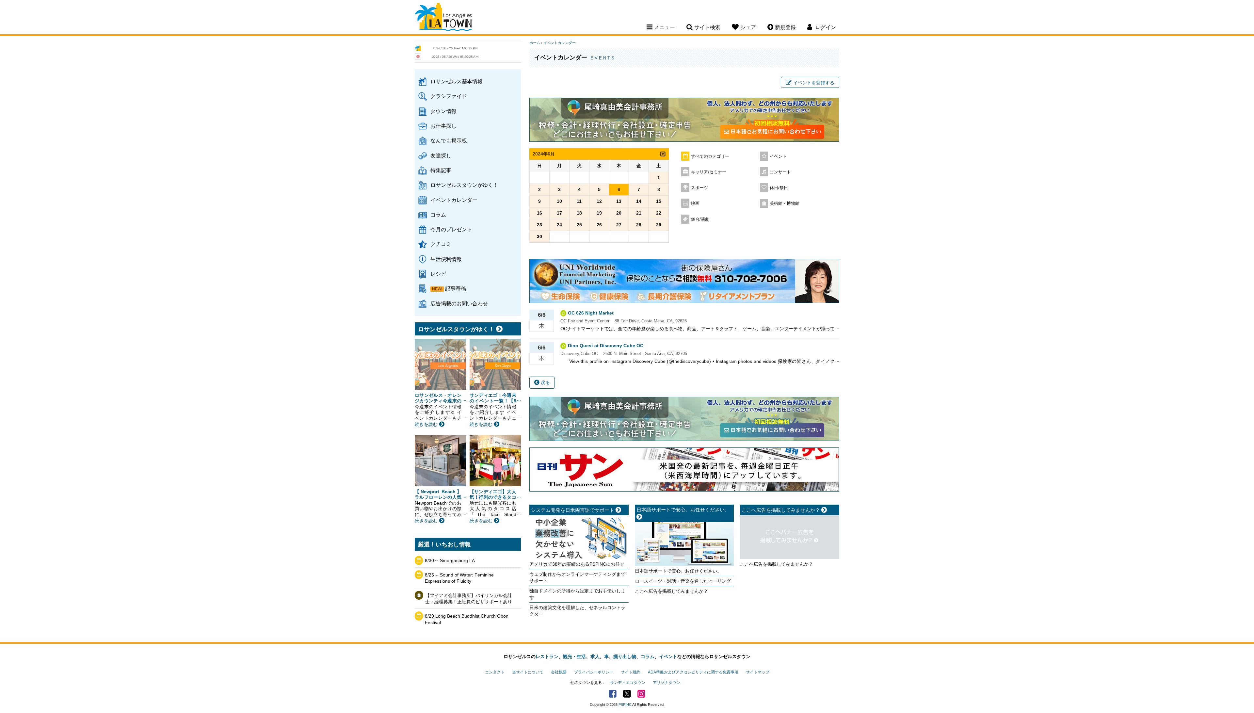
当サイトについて (527, 672)
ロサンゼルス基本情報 (456, 81)
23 (539, 224)
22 (658, 213)
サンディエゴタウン (627, 682)
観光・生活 (574, 656)
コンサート (780, 172)
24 (559, 224)
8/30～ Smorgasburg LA (450, 560)
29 (658, 224)
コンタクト (495, 672)
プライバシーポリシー (593, 672)
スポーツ (699, 188)
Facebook (613, 694)
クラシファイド (448, 96)
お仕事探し (443, 126)
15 (658, 201)
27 (618, 224)
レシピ (438, 274)
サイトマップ (757, 672)
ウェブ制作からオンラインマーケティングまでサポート (577, 577)
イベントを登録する (813, 82)
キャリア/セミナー (708, 172)
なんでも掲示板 (448, 140)
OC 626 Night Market (591, 313)
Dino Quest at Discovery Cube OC (605, 345)
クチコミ (440, 244)
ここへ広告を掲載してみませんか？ (671, 591)
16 (539, 213)
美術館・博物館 (784, 203)
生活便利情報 (446, 259)
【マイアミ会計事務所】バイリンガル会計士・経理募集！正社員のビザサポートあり (468, 599)
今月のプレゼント (451, 229)
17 (559, 213)
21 (638, 213)
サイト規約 (630, 672)
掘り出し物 (624, 656)
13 (618, 201)
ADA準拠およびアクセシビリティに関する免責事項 (693, 672)
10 (559, 201)
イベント (778, 156)
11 (579, 201)
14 (638, 201)
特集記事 (440, 170)
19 (599, 213)
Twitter (627, 694)
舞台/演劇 (700, 219)
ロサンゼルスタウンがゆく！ (464, 185)
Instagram (641, 694)
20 (618, 213)
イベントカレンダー (453, 200)
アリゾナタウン (666, 682)
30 (539, 236)
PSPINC (625, 704)
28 (638, 224)
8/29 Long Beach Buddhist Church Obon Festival (466, 619)
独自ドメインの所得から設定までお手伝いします (577, 594)
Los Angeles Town (443, 18)
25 (579, 224)
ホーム (534, 43)
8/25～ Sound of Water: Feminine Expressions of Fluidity (459, 578)
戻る (544, 382)
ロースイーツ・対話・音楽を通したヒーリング (683, 581)
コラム (438, 215)
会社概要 (559, 672)
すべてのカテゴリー (710, 156)
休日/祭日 (779, 188)
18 (579, 213)
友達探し (440, 155)
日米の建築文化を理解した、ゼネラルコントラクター (577, 611)
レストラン (547, 656)
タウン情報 (443, 111)
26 (599, 224)
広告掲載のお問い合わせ (459, 303)
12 (599, 201)
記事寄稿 (455, 288)
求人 (595, 656)
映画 (695, 203)
